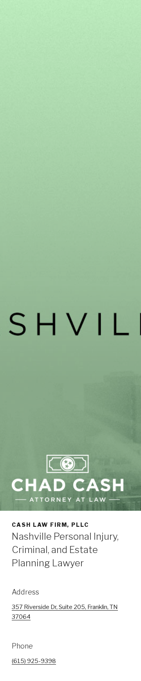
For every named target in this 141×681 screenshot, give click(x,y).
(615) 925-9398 (34, 661)
